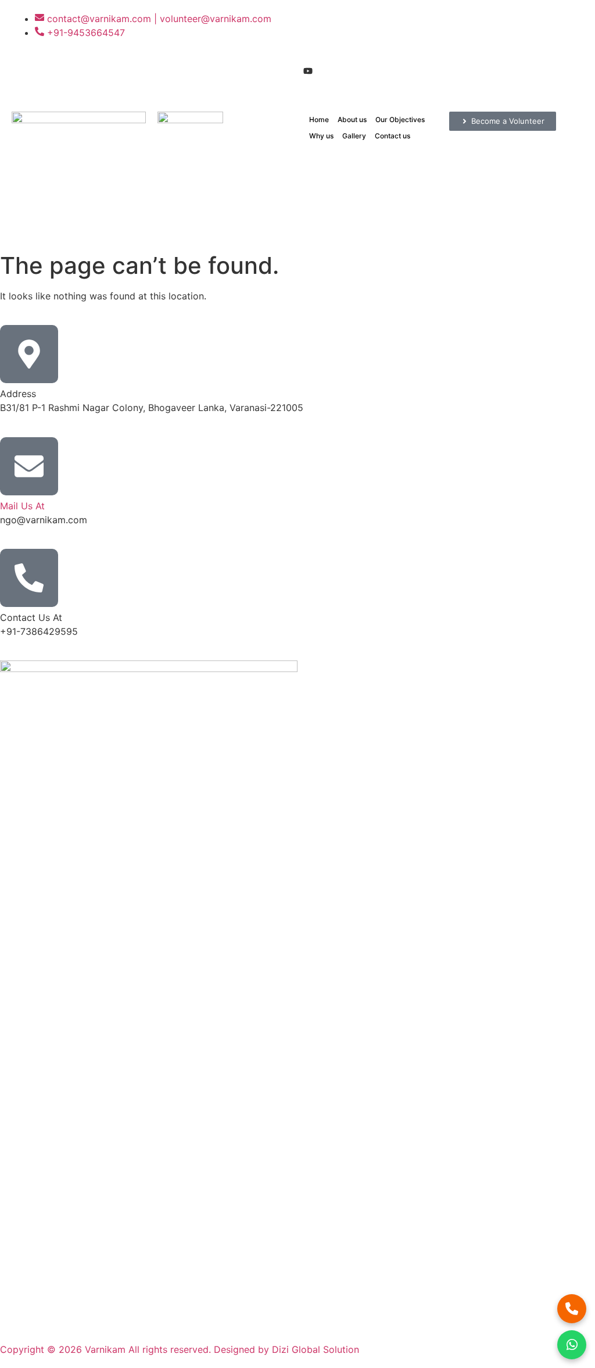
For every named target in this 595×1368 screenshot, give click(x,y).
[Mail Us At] (29, 466)
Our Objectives (400, 119)
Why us (321, 135)
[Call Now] (571, 1308)
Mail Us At (22, 506)
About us (352, 119)
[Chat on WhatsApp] (571, 1344)
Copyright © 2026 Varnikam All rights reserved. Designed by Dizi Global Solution (179, 1349)
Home (319, 119)
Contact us (392, 135)
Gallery (354, 135)
